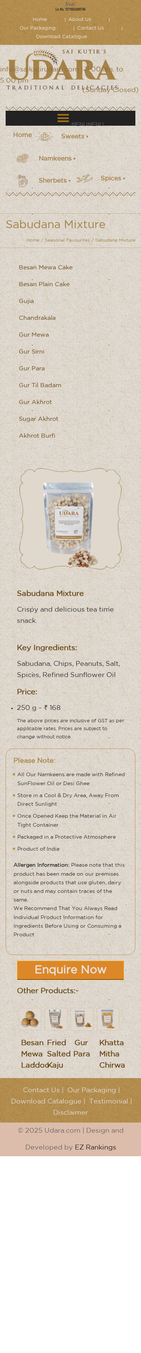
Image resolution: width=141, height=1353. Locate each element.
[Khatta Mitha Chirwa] (108, 1019)
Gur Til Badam (40, 385)
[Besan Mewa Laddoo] (30, 1019)
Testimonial (108, 1102)
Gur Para (32, 368)
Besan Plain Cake (44, 284)
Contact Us (90, 28)
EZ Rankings (95, 1148)
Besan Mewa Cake (46, 267)
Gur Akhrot (35, 402)
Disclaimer (70, 1113)
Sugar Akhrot (38, 419)
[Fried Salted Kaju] (56, 1019)
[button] (87, 124)
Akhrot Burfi (37, 436)
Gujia (26, 301)
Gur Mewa (34, 335)
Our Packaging (38, 28)
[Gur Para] (82, 1019)
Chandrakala (37, 318)
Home (40, 20)
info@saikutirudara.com (39, 70)
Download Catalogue (61, 37)
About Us (79, 20)
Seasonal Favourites (67, 240)
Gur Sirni (31, 352)
